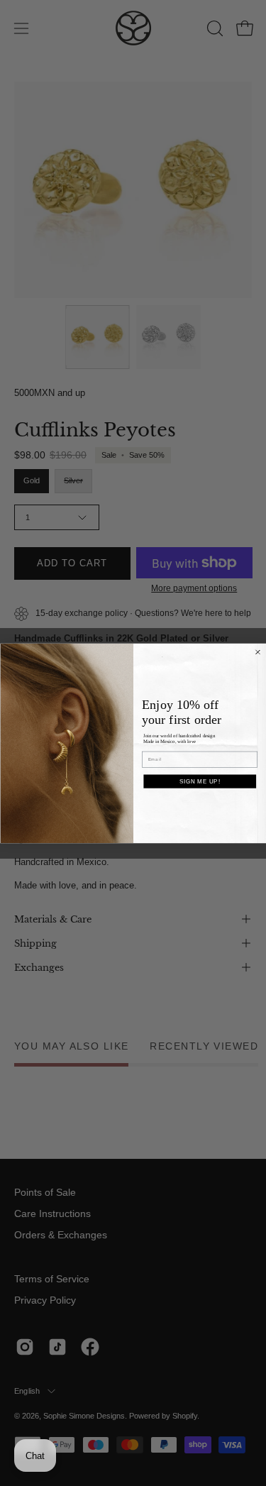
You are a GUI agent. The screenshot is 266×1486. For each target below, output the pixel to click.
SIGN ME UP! (199, 780)
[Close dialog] (257, 651)
